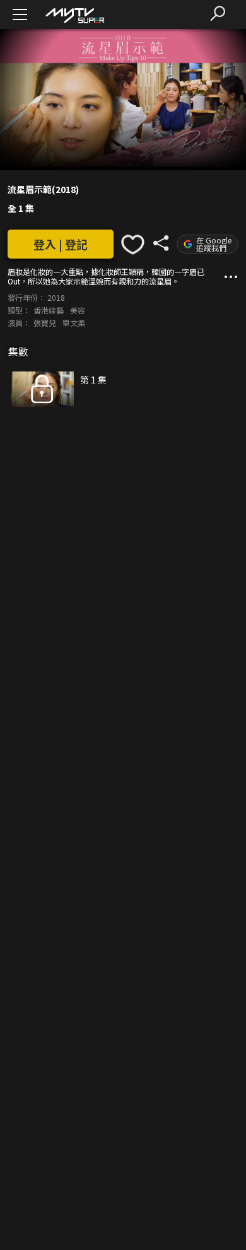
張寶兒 (44, 322)
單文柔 (73, 322)
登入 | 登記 (60, 244)
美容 (77, 310)
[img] (74, 14)
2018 (56, 297)
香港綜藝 (48, 310)
